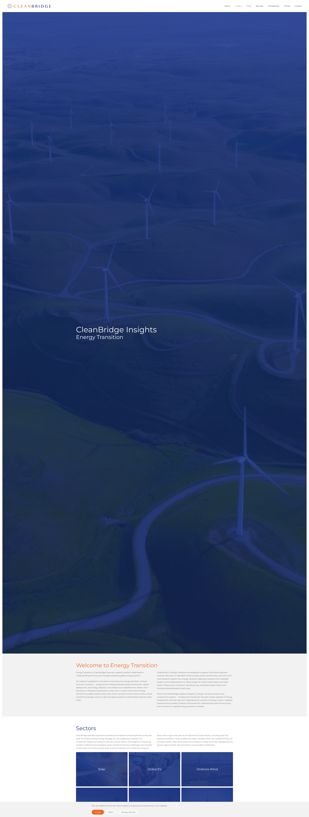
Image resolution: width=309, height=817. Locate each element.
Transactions (273, 6)
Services (259, 6)
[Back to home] (43, 6)
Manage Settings (128, 812)
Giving (287, 6)
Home (227, 6)
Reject (111, 812)
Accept (98, 812)
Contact (298, 6)
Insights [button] (238, 6)
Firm (249, 6)
